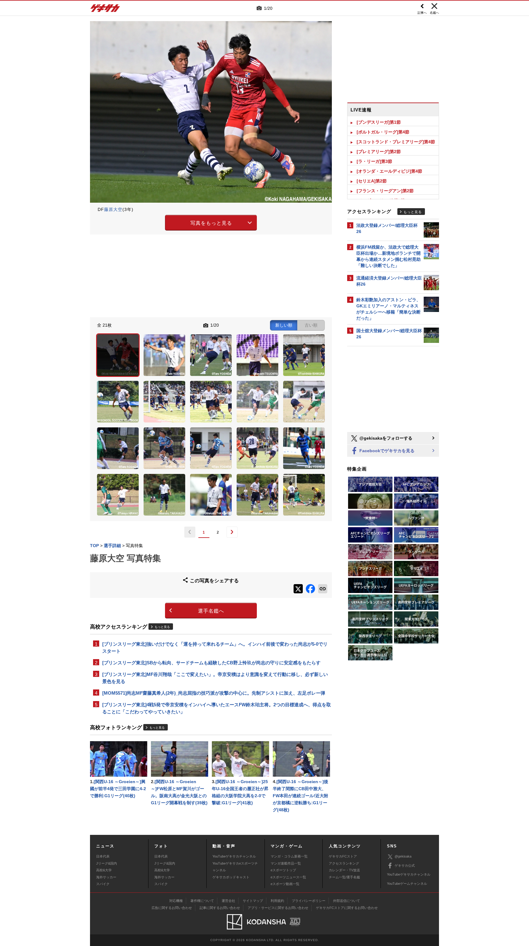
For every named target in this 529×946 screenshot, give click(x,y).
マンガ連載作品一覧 (286, 863)
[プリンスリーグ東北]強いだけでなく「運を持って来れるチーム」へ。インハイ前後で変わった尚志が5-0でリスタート (215, 647)
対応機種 (176, 901)
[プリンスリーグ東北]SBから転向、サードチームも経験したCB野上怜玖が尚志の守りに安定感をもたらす (211, 662)
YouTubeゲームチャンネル (407, 883)
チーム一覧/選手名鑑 (344, 877)
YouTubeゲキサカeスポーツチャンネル (235, 867)
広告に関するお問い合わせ (172, 908)
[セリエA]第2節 (372, 180)
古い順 (311, 325)
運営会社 (228, 901)
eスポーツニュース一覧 (288, 877)
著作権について (202, 901)
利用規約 (277, 901)
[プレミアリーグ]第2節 (379, 151)
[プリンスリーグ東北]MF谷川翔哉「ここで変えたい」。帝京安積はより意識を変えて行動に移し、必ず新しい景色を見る (215, 678)
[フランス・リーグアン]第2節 (385, 190)
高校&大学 (104, 870)
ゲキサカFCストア (343, 856)
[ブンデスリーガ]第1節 (379, 122)
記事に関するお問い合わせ (220, 908)
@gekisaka (403, 856)
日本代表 (103, 856)
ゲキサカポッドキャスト (230, 877)
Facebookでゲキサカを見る (386, 450)
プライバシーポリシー (308, 901)
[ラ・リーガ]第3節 (374, 161)
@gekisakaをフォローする (385, 438)
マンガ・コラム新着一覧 (289, 856)
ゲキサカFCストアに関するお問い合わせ (347, 908)
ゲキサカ (105, 10)
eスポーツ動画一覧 (285, 884)
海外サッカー (106, 877)
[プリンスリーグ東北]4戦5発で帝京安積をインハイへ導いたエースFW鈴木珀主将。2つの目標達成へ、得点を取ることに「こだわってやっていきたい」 (216, 708)
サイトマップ (253, 901)
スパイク (103, 884)
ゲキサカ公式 (405, 865)
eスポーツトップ (283, 870)
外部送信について (346, 901)
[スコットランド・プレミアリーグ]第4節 (396, 141)
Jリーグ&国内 (106, 863)
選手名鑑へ (211, 611)
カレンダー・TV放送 (344, 870)
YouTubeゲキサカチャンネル (234, 856)
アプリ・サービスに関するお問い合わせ (278, 908)
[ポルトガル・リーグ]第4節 (383, 132)
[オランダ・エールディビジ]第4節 (389, 171)
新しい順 (283, 325)
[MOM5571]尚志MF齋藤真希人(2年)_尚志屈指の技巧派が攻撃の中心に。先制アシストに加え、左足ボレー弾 (213, 693)
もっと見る (162, 627)
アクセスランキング (344, 863)
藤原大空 (113, 209)
